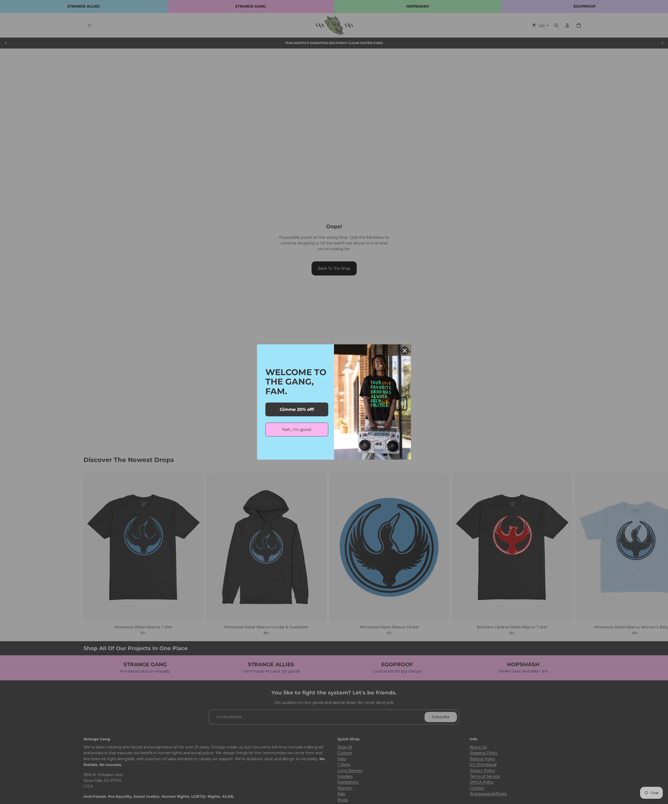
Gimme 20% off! (297, 409)
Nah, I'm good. (297, 429)
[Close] (404, 350)
